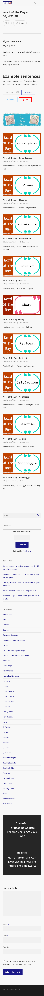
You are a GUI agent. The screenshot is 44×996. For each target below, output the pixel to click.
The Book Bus (8, 778)
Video (5, 793)
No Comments (24, 161)
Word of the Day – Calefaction (16, 397)
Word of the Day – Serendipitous (17, 158)
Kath (4, 161)
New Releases (8, 717)
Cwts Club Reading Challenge (14, 650)
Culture (5, 645)
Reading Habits (8, 768)
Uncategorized (8, 788)
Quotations (7, 752)
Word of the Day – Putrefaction (17, 238)
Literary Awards (9, 691)
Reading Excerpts (9, 758)
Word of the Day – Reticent (15, 358)
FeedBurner (27, 551)
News (5, 722)
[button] (40, 3)
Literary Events (8, 696)
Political (6, 737)
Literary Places (8, 701)
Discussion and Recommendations (16, 655)
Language (6, 681)
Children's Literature (10, 635)
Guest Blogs (7, 666)
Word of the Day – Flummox (15, 200)
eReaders (6, 660)
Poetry (5, 732)
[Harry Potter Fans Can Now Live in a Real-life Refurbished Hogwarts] (22, 860)
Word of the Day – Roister (14, 280)
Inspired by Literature (11, 676)
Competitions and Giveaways (14, 640)
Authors (6, 625)
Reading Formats (9, 763)
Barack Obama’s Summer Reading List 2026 (19, 591)
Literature (6, 706)
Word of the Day (12, 161)
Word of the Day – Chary (13, 319)
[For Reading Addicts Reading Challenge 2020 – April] (22, 830)
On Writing (7, 727)
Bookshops (7, 630)
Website (6, 947)
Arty (4, 620)
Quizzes (6, 747)
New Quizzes (8, 712)
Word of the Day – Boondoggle (16, 477)
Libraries (6, 686)
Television (6, 773)
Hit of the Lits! (8, 671)
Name (6, 924)
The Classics (7, 783)
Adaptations (7, 614)
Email (5, 936)
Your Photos (7, 804)
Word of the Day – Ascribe (14, 439)
